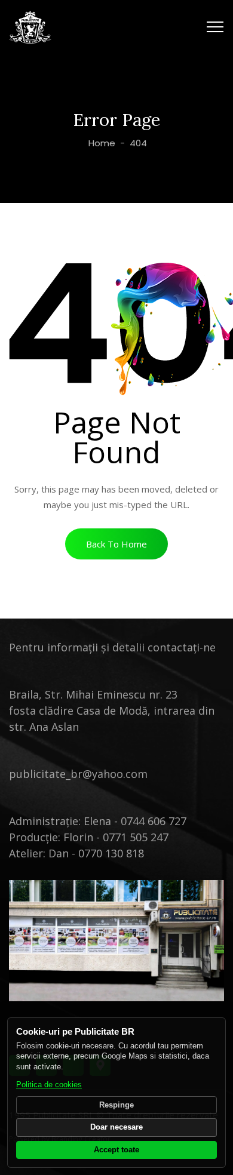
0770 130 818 (111, 853)
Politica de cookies (49, 1085)
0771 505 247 (135, 837)
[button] (116, 543)
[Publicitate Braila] (30, 27)
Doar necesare (116, 1127)
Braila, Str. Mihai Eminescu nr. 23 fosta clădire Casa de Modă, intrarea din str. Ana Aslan (111, 710)
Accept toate (116, 1150)
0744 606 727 (153, 821)
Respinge (116, 1105)
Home (100, 143)
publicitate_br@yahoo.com (78, 774)
